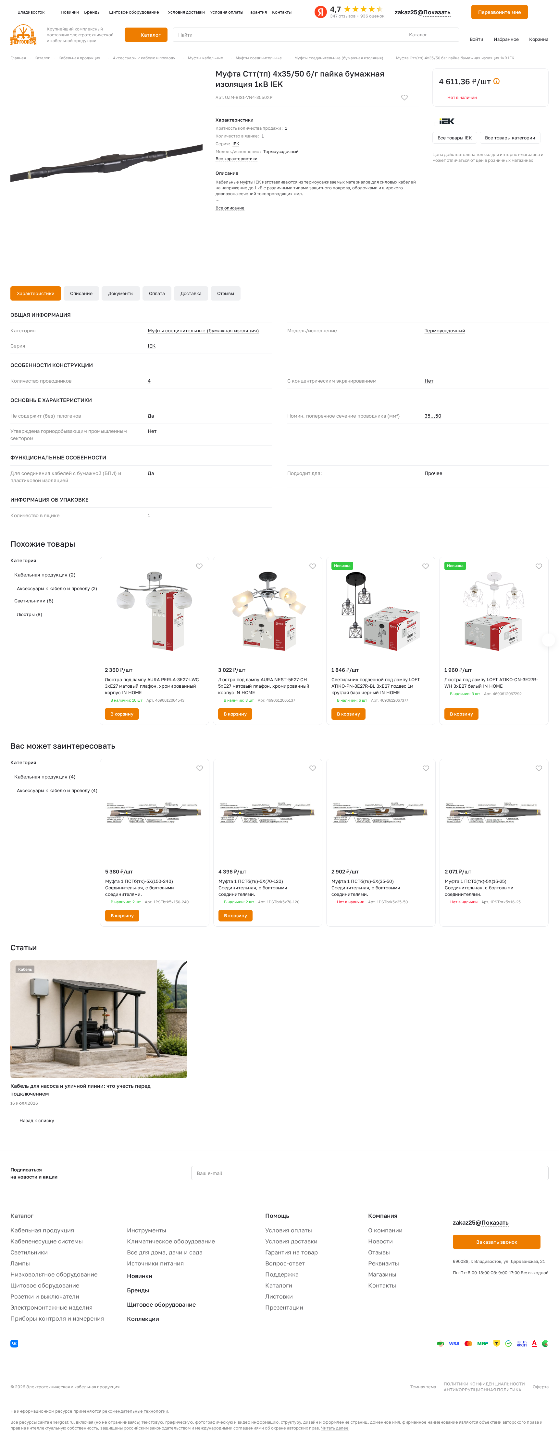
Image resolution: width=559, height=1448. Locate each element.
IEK (235, 143)
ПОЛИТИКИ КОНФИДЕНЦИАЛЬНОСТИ (484, 1383)
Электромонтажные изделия (51, 1307)
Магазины (382, 1274)
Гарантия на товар (291, 1252)
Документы (120, 293)
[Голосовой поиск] (439, 34)
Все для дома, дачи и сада (165, 1252)
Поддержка (282, 1274)
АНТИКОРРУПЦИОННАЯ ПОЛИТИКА (482, 1389)
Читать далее (335, 1427)
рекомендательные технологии (135, 1411)
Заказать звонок (496, 1242)
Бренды (138, 1290)
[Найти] (450, 35)
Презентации (284, 1307)
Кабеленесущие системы (46, 1241)
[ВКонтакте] (15, 1344)
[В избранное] (404, 97)
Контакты (382, 1285)
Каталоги (278, 1285)
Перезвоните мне (499, 12)
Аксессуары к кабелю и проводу (57, 588)
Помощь (277, 1215)
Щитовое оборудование (44, 1285)
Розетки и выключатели (44, 1296)
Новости (380, 1241)
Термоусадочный (281, 151)
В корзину (121, 714)
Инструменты (146, 1230)
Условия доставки (291, 1241)
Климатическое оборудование (171, 1241)
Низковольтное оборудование (53, 1274)
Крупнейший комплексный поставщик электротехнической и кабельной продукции (80, 34)
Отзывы (225, 293)
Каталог (21, 1215)
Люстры (29, 614)
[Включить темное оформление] (540, 12)
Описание (81, 293)
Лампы (20, 1263)
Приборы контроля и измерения (57, 1318)
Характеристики (36, 293)
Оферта (541, 1386)
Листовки (279, 1296)
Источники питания (155, 1263)
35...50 (433, 416)
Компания (382, 1215)
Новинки (139, 1275)
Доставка (191, 293)
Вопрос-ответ (285, 1263)
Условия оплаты (288, 1230)
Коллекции (143, 1318)
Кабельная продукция (45, 574)
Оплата (157, 293)
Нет (429, 381)
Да (151, 473)
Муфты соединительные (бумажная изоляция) (203, 330)
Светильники (34, 600)
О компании (385, 1230)
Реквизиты (383, 1263)
